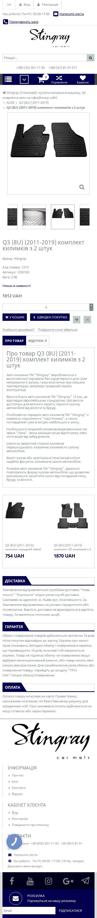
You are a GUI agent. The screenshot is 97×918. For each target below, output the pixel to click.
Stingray (20, 258)
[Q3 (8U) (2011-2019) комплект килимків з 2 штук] (82, 187)
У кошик (16, 317)
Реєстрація (20, 818)
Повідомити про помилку (30, 825)
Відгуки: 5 (37, 340)
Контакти (19, 788)
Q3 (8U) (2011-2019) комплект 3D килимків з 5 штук (72, 547)
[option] (48, 153)
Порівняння (59, 82)
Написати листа (71, 14)
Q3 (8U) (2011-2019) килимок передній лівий (23, 547)
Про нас (18, 775)
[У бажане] (76, 319)
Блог (15, 781)
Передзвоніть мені (23, 22)
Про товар (14, 340)
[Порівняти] (87, 319)
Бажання (83, 82)
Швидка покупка (52, 317)
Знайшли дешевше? (18, 329)
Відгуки (17, 794)
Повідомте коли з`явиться (57, 329)
